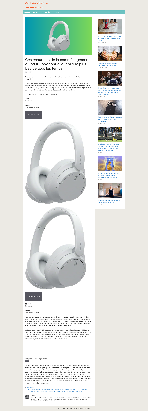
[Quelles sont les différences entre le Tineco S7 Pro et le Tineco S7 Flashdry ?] (110, 32)
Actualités (46, 12)
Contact (58, 12)
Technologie (30, 387)
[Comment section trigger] (27, 361)
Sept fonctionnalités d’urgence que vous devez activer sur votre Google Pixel (110, 119)
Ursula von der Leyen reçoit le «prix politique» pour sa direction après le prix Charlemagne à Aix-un (55, 391)
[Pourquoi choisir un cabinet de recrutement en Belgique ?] (110, 59)
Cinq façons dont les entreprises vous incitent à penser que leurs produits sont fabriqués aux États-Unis (57, 389)
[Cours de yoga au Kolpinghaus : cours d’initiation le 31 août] (110, 196)
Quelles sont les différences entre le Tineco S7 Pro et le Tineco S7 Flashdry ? (109, 38)
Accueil (27, 12)
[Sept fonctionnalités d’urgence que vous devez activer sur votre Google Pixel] (110, 113)
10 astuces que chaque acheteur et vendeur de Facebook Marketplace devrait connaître (109, 175)
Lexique (35, 12)
